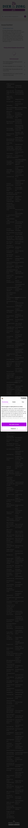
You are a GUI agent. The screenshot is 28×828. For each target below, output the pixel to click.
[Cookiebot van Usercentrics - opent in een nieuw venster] (21, 398)
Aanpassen (13, 428)
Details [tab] (14, 401)
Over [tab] (23, 401)
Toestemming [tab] (5, 401)
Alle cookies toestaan (14, 424)
